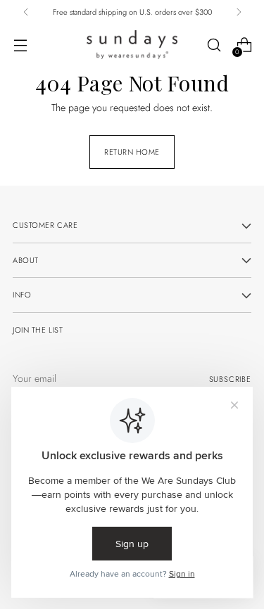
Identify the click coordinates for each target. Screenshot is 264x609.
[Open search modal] (213, 45)
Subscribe (230, 379)
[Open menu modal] (20, 45)
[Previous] (26, 12)
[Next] (238, 12)
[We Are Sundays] (132, 44)
